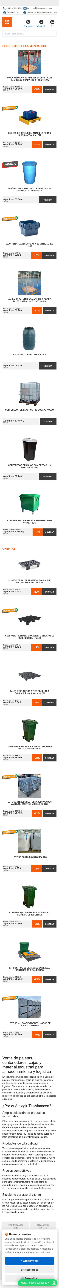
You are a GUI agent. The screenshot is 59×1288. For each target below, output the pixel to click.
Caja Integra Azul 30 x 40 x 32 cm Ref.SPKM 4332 (29, 245)
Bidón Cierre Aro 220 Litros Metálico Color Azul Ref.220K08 (29, 189)
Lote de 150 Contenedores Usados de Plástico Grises (29, 1024)
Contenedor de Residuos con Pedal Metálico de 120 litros (29, 913)
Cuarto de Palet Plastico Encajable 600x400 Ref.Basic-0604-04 (29, 581)
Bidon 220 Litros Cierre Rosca (29, 354)
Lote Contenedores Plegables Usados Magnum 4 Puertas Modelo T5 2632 (30, 803)
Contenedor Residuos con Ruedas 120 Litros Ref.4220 (29, 466)
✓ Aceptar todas (29, 1260)
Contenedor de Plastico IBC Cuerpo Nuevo (29, 410)
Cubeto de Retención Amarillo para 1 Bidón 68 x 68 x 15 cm (29, 134)
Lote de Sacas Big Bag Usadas (29, 857)
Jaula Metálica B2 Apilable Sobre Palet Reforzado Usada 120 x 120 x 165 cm (29, 79)
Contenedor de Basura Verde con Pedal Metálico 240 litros (29, 747)
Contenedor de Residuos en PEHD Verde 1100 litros (29, 521)
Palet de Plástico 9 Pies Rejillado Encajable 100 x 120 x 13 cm (29, 692)
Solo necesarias (29, 1269)
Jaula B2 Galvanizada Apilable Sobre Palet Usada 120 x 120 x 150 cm (29, 300)
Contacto (27, 26)
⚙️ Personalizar (29, 1278)
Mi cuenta (41, 26)
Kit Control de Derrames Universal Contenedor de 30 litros (29, 969)
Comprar (49, 89)
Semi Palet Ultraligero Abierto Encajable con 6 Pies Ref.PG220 (29, 637)
